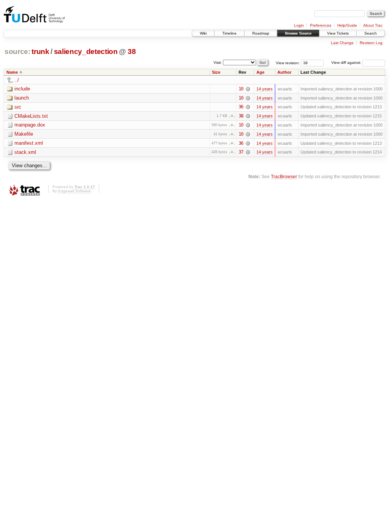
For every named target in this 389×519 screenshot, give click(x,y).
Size (216, 72)
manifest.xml (28, 143)
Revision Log (371, 43)
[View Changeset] (248, 89)
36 (241, 106)
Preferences (320, 25)
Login (299, 25)
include (22, 89)
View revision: (288, 62)
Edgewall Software (74, 191)
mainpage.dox (29, 125)
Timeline (229, 33)
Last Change (342, 43)
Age (260, 72)
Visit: (217, 62)
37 (241, 152)
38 (132, 51)
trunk (40, 51)
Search (370, 33)
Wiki (203, 33)
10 (241, 89)
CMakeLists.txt (31, 116)
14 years (264, 89)
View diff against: (346, 62)
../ (16, 80)
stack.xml (25, 152)
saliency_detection (86, 51)
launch (21, 98)
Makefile (23, 134)
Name (12, 72)
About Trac (373, 25)
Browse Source (298, 33)
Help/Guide (347, 25)
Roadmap (260, 33)
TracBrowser (284, 176)
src (17, 107)
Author (284, 72)
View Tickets (338, 33)
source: (17, 51)
